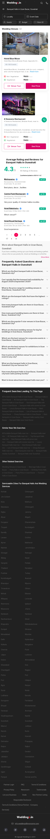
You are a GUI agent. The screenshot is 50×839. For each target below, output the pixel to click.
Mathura (28, 502)
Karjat (27, 558)
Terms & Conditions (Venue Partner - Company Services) (20, 807)
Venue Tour (16, 86)
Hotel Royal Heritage (13, 221)
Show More (45, 257)
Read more (34, 72)
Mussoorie (5, 609)
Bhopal (3, 706)
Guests (9, 22)
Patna (3, 675)
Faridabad (29, 701)
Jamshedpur (30, 548)
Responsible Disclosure (22, 800)
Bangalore (29, 645)
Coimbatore (29, 757)
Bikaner (28, 594)
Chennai (4, 650)
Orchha (28, 538)
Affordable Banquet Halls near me (15, 433)
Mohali (3, 594)
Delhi (3, 639)
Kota (2, 502)
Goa (26, 665)
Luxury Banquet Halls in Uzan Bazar (23, 408)
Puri (26, 675)
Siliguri (27, 762)
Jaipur (3, 655)
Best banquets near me (24, 451)
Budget (24, 22)
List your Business (9, 795)
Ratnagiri (28, 553)
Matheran (29, 543)
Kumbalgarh (29, 527)
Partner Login (9, 785)
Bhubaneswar (30, 706)
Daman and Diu (31, 777)
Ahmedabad (30, 660)
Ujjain (3, 772)
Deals (24, 795)
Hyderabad (29, 639)
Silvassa (28, 629)
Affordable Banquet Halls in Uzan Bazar (17, 397)
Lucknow (28, 655)
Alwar (3, 517)
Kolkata (4, 645)
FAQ (22, 785)
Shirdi (27, 619)
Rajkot (27, 746)
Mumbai (28, 634)
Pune (27, 650)
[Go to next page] (11, 239)
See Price (36, 86)
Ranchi (3, 731)
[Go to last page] (16, 239)
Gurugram (5, 701)
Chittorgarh (29, 492)
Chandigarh (5, 670)
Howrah (28, 736)
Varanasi (4, 711)
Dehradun (4, 741)
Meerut (4, 726)
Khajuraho (5, 624)
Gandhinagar (6, 767)
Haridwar (28, 614)
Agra (3, 685)
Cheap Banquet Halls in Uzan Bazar (27, 414)
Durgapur (4, 522)
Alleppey (4, 599)
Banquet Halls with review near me (21, 442)
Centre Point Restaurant (14, 194)
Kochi (27, 731)
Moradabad (5, 634)
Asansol (28, 578)
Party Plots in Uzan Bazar (25, 473)
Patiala (27, 563)
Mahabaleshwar (31, 624)
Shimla (3, 762)
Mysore (28, 583)
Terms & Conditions (38, 785)
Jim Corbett (5, 497)
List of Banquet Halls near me (19, 448)
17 (7, 239)
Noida (27, 690)
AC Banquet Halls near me (18, 436)
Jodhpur (28, 726)
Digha (3, 512)
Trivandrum (5, 588)
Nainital (4, 548)
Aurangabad (30, 772)
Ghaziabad (5, 665)
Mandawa (5, 507)
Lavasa (3, 538)
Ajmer (3, 543)
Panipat (4, 777)
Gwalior (28, 752)
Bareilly (4, 532)
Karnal (3, 736)
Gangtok (4, 563)
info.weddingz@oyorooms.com (27, 824)
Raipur (3, 746)
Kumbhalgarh (6, 578)
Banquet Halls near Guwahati (29, 454)
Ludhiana (4, 695)
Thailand (4, 568)
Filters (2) (40, 22)
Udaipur (28, 680)
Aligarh (27, 517)
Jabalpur (4, 757)
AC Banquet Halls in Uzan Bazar (26, 400)
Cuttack (28, 767)
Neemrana (5, 604)
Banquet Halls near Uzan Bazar (21, 420)
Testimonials (41, 790)
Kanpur (27, 685)
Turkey (27, 573)
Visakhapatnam (7, 716)
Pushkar (4, 573)
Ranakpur (28, 568)
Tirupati (4, 527)
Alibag (3, 558)
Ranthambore (6, 619)
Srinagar (4, 553)
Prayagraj (28, 741)
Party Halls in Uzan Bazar (19, 470)
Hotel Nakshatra (11, 208)
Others (27, 588)
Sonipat (4, 629)
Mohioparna (9, 179)
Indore (3, 660)
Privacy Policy (9, 790)
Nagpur (28, 670)
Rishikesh (4, 614)
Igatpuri (28, 604)
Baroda (28, 695)
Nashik (27, 716)
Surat (3, 690)
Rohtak (3, 492)
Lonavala (28, 599)
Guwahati (4, 721)
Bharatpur (5, 583)
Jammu (28, 512)
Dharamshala (30, 522)
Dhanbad (28, 532)
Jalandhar (5, 752)
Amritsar (28, 711)
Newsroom (25, 790)
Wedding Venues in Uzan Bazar (14, 467)
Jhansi (27, 609)
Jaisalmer (29, 497)
